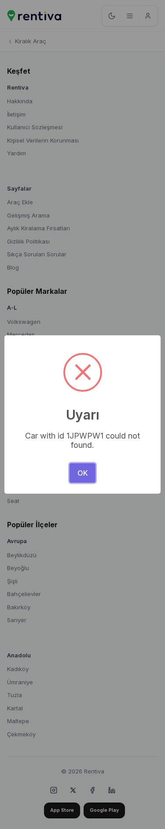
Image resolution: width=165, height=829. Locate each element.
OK (82, 473)
